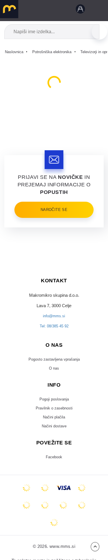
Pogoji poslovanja (54, 405)
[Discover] (26, 515)
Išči (99, 31)
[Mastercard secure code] (63, 515)
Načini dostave (54, 435)
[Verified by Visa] (45, 515)
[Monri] (54, 533)
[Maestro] (45, 498)
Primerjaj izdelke (39, 10)
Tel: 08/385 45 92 (54, 329)
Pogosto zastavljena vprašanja (54, 363)
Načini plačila (54, 425)
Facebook (54, 467)
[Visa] (63, 498)
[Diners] (81, 498)
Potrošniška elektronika (57, 51)
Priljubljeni (53, 10)
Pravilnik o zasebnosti (54, 415)
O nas (54, 373)
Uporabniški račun (79, 10)
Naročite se (54, 209)
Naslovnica (15, 51)
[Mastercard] (26, 498)
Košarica (66, 10)
